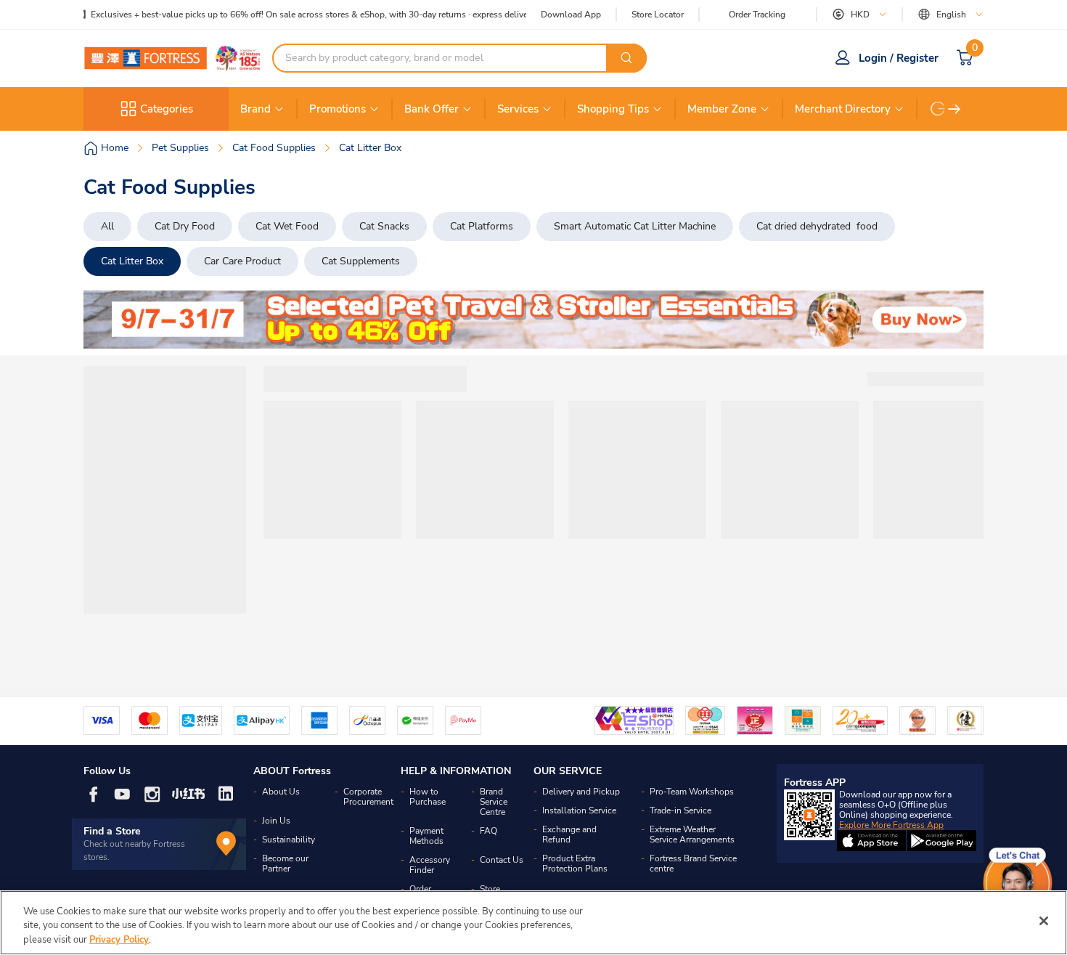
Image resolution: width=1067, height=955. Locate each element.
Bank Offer (431, 109)
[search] (626, 58)
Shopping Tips (613, 109)
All (107, 226)
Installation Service (579, 810)
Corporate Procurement (368, 797)
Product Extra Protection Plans (575, 863)
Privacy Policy (119, 939)
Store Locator (657, 14)
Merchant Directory (843, 109)
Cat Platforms (481, 226)
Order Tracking (757, 14)
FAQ (488, 831)
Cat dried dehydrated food (817, 226)
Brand (255, 109)
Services (518, 109)
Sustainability (288, 839)
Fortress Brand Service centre (693, 863)
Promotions (337, 109)
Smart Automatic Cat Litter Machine (635, 226)
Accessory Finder (429, 865)
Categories (166, 109)
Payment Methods (426, 836)
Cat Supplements (361, 261)
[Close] (1044, 921)
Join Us (276, 820)
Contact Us (501, 860)
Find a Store (112, 831)
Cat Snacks (384, 226)
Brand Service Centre (493, 802)
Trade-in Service (680, 810)
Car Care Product (242, 261)
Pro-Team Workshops (692, 791)
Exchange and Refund (569, 834)
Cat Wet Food (287, 226)
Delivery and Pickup (581, 791)
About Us (281, 791)
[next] (954, 109)
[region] (533, 922)
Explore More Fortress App (891, 825)
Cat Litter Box (132, 261)
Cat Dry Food (185, 226)
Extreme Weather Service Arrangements (692, 834)
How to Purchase (427, 797)
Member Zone (721, 109)
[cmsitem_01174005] (533, 319)
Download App (571, 14)
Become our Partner (285, 863)
